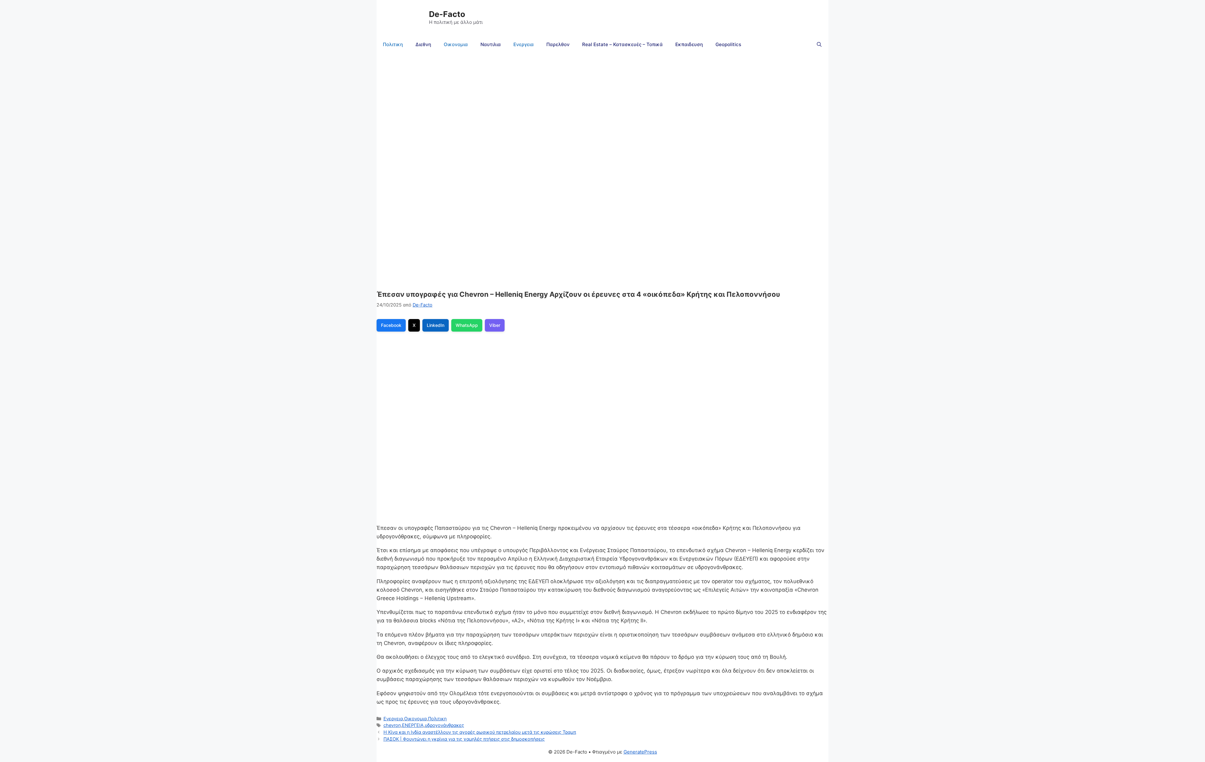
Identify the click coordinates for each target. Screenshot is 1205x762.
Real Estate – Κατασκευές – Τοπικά (622, 44)
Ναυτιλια (490, 44)
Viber (494, 325)
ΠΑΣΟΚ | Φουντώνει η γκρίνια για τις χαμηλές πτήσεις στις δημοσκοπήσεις (464, 739)
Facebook (391, 325)
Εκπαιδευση (689, 44)
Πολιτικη (393, 44)
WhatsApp (467, 325)
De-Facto (447, 14)
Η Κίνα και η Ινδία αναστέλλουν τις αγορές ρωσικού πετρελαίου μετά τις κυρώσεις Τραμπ (479, 732)
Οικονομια (456, 44)
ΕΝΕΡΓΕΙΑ (413, 725)
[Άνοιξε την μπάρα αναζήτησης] (819, 44)
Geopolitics (728, 44)
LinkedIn (435, 325)
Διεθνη (423, 44)
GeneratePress (640, 752)
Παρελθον (558, 44)
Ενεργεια (523, 44)
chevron (392, 725)
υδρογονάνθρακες (444, 725)
